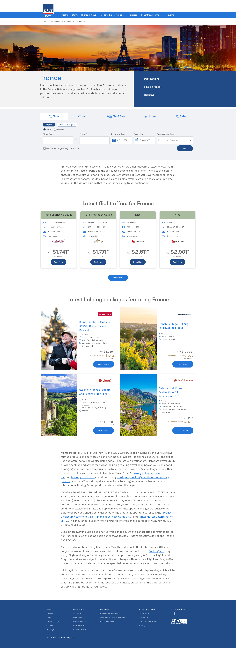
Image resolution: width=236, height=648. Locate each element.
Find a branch (152, 86)
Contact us (143, 617)
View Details (103, 364)
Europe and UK (70, 21)
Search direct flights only (57, 148)
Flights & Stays (88, 15)
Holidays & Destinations (112, 15)
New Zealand (79, 617)
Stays (75, 15)
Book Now (58, 262)
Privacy (142, 625)
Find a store (144, 613)
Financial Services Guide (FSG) (114, 516)
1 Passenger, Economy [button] (168, 140)
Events (171, 15)
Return (49, 129)
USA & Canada (79, 629)
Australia (77, 613)
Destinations (55, 21)
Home (43, 21)
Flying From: (48, 134)
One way (60, 129)
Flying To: (84, 134)
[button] (76, 139)
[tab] (54, 116)
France (82, 21)
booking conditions (83, 477)
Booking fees (156, 551)
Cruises (133, 15)
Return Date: (139, 134)
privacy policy (141, 473)
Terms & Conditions (148, 621)
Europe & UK (79, 625)
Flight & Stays (52, 621)
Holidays (149, 94)
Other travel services (151, 15)
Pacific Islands (79, 621)
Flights (65, 15)
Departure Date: (118, 134)
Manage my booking (109, 613)
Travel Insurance (107, 621)
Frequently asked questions (112, 617)
